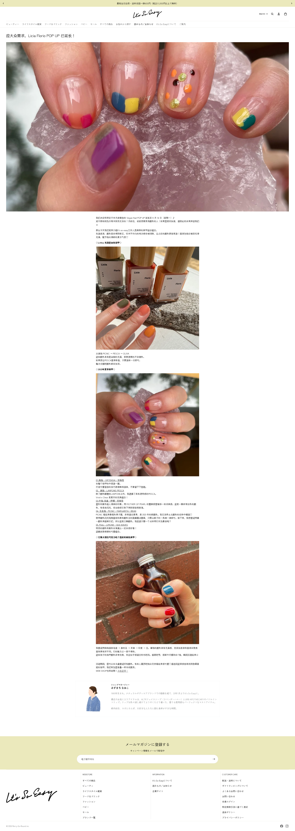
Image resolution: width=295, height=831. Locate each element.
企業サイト (157, 791)
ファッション (89, 801)
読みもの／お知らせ (162, 785)
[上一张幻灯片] (3, 3)
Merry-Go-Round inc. (20, 826)
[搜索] (272, 14)
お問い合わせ (228, 796)
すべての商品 (89, 780)
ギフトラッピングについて (235, 785)
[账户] (278, 14)
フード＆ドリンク (91, 796)
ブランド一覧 (89, 817)
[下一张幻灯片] (291, 3)
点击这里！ (122, 670)
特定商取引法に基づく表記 (235, 806)
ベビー (86, 806)
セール (86, 812)
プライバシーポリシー (233, 817)
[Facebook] (281, 826)
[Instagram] (287, 826)
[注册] (214, 759)
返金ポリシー (228, 812)
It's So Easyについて (162, 780)
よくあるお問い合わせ (233, 791)
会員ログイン (228, 801)
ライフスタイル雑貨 (92, 791)
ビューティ (88, 785)
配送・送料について (232, 780)
